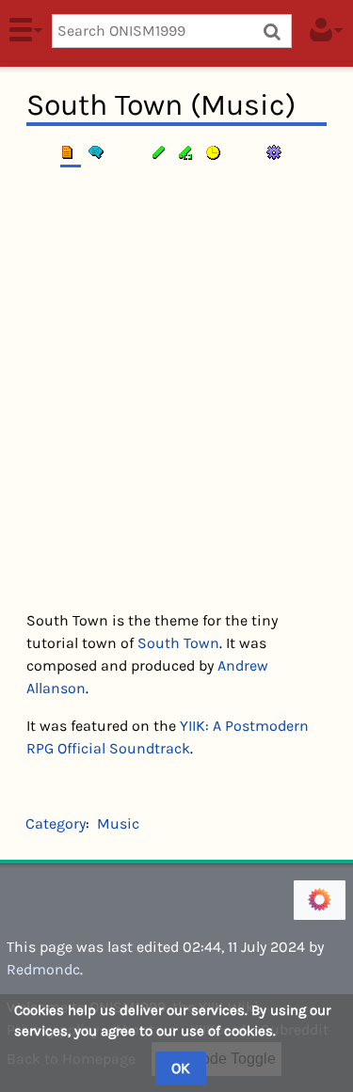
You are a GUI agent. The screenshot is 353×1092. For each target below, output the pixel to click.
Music (118, 823)
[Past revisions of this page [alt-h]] (215, 152)
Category (55, 823)
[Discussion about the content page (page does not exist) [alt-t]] (98, 152)
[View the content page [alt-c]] (70, 152)
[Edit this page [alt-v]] (160, 152)
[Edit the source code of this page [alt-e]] (187, 152)
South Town (178, 643)
